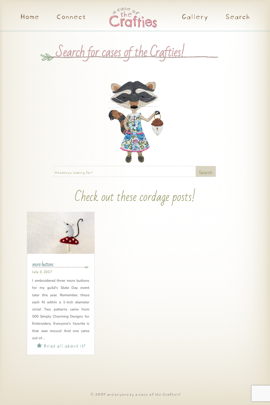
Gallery (195, 17)
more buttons (42, 264)
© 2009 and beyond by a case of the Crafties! (135, 394)
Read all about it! (61, 345)
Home (29, 17)
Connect (70, 17)
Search (237, 17)
